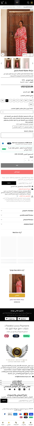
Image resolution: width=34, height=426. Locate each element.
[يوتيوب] (10, 389)
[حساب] (6, 3)
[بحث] (28, 3)
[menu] (31, 2)
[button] (28, 54)
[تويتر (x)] (5, 389)
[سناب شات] (14, 389)
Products (19, 7)
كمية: (31, 157)
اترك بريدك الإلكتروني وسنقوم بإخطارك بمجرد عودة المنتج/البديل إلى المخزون (17, 179)
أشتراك (4, 400)
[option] (17, 32)
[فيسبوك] (29, 389)
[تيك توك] (19, 389)
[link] (25, 260)
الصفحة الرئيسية (28, 7)
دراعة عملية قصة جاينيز (17, 299)
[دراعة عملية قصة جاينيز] (17, 283)
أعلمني (17, 295)
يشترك (8, 183)
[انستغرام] (24, 389)
